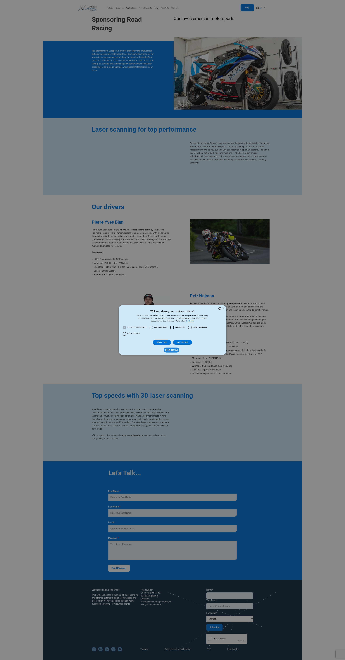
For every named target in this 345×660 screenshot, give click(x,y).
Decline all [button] (182, 342)
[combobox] (219, 308)
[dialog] (172, 330)
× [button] (223, 308)
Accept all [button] (162, 342)
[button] (172, 350)
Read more (190, 321)
